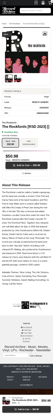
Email (27, 342)
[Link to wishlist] (36, 3)
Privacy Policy (10, 378)
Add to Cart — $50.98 (28, 165)
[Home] (9, 10)
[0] (50, 3)
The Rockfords (14, 24)
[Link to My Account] (43, 3)
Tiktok (27, 339)
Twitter (27, 330)
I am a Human (36, 356)
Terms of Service (26, 378)
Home (4, 24)
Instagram (27, 336)
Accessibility (26, 385)
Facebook (27, 328)
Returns (43, 377)
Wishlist (28, 173)
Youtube (27, 333)
